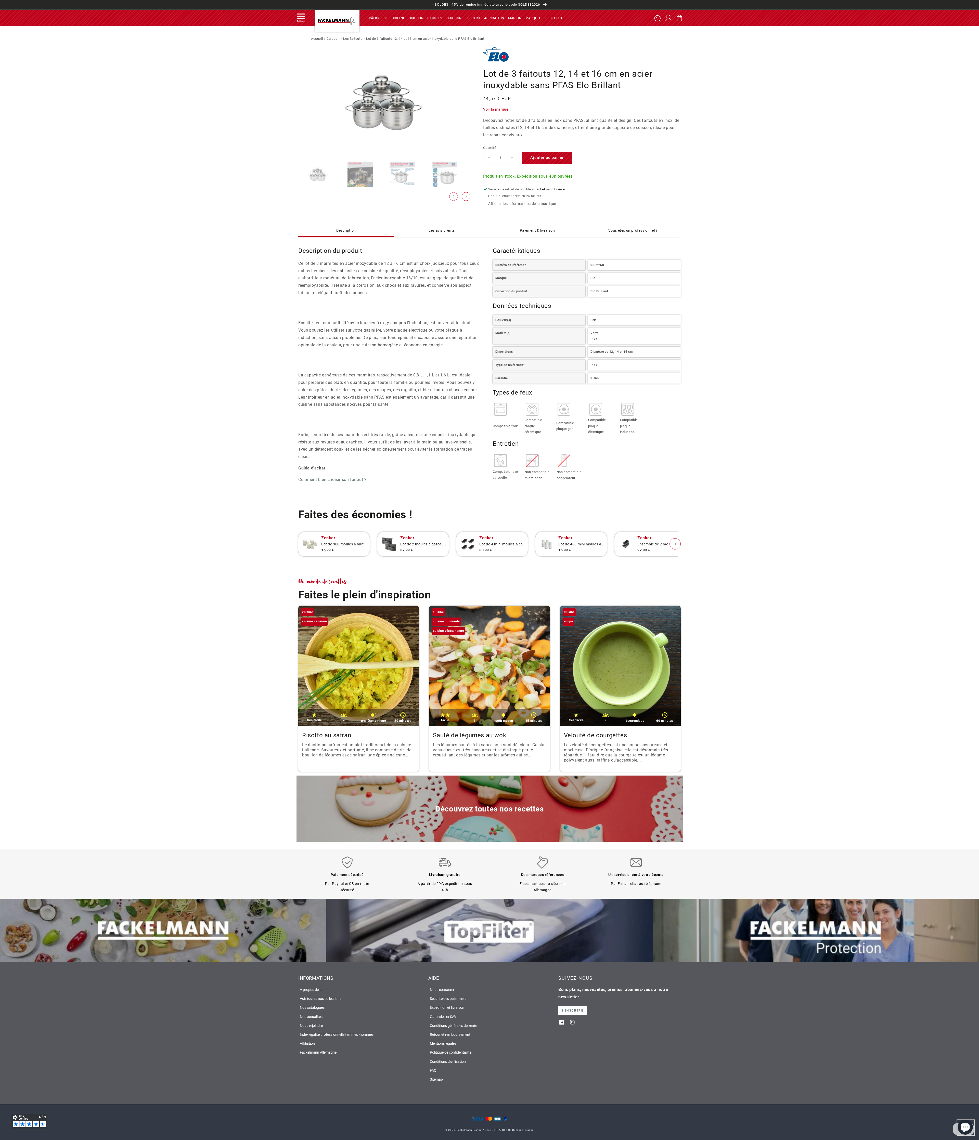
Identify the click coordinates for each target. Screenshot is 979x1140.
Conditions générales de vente (453, 1026)
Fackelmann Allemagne (318, 1052)
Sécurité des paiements (448, 999)
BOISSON (454, 18)
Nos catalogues (312, 1007)
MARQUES (533, 18)
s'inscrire (572, 1010)
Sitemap (436, 1079)
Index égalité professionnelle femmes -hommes (336, 1034)
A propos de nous (313, 990)
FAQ (433, 1070)
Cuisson (333, 39)
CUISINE (398, 18)
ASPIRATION (494, 18)
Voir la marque (495, 109)
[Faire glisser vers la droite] (466, 196)
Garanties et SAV (443, 1017)
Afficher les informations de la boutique (522, 204)
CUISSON (416, 18)
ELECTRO (473, 18)
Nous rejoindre (311, 1026)
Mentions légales (443, 1043)
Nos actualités (311, 1017)
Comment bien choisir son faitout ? (332, 479)
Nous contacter (442, 990)
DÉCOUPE (435, 18)
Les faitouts (352, 39)
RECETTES (553, 18)
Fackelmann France (469, 1130)
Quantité (489, 148)
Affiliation (307, 1043)
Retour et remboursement (450, 1034)
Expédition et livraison (447, 1007)
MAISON (515, 18)
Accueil (317, 39)
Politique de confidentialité (450, 1052)
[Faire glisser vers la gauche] (453, 196)
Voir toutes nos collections (320, 999)
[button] (300, 17)
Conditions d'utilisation (448, 1061)
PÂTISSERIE (378, 18)
